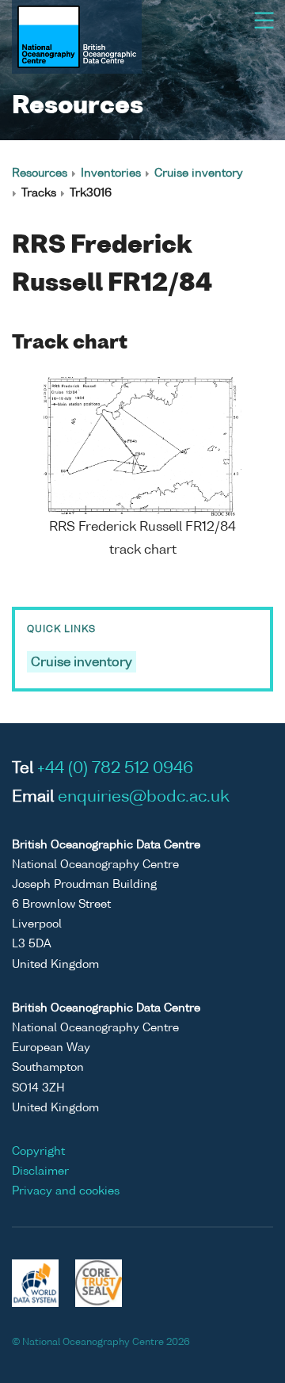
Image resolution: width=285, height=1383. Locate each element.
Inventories (111, 173)
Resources (39, 173)
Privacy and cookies (66, 1191)
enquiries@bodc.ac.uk (144, 798)
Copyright (38, 1151)
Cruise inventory (198, 173)
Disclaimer (40, 1171)
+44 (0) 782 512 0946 (115, 769)
